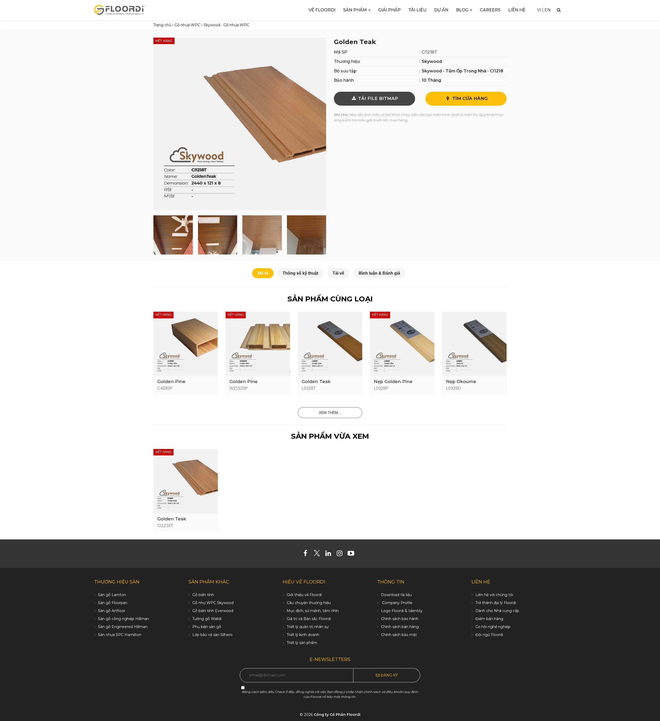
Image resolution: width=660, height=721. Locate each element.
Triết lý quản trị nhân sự (307, 626)
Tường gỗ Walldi (206, 618)
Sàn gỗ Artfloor (111, 610)
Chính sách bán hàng (400, 626)
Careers (490, 9)
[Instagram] (341, 554)
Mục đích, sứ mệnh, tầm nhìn (313, 610)
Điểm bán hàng (489, 618)
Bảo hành (344, 80)
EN (547, 9)
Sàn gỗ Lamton (112, 594)
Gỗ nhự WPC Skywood (213, 602)
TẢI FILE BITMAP (377, 98)
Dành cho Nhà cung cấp (497, 610)
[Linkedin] (330, 554)
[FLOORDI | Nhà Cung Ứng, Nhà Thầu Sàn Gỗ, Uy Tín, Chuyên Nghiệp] (120, 9)
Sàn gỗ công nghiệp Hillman (123, 618)
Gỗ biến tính (203, 594)
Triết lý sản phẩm (302, 642)
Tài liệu (417, 9)
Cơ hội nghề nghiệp (492, 626)
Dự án (441, 9)
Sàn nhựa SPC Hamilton (119, 634)
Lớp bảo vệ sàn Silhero (212, 634)
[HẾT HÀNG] (185, 344)
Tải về (338, 273)
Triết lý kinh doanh (303, 634)
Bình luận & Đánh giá (379, 273)
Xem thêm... (330, 413)
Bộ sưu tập (345, 71)
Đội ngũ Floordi (489, 634)
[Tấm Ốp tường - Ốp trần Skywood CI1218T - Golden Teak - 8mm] (239, 123)
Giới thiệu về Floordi (304, 594)
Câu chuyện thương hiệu (309, 602)
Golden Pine (171, 381)
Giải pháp (389, 9)
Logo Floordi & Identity (402, 610)
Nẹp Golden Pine (393, 381)
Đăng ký (389, 675)
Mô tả (263, 273)
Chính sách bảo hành (399, 618)
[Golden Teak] (185, 481)
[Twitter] (319, 554)
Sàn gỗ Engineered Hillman (122, 626)
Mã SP (340, 52)
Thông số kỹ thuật (300, 273)
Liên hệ (516, 9)
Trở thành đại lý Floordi (495, 602)
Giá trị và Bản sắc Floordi (309, 618)
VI (539, 9)
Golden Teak (316, 381)
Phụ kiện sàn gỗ (206, 626)
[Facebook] (307, 554)
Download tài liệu (396, 594)
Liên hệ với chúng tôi (494, 594)
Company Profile (396, 602)
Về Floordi (322, 9)
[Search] (559, 9)
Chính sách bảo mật (399, 634)
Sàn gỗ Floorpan (112, 602)
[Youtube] (353, 554)
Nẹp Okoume (461, 381)
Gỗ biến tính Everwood (212, 610)
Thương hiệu (347, 61)
